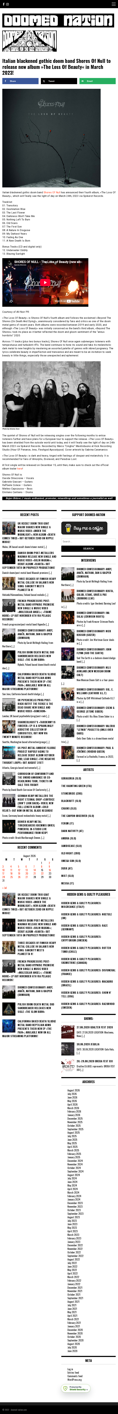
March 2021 (73, 1319)
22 (42, 873)
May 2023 (72, 1228)
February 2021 (74, 1323)
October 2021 (73, 1294)
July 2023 (72, 1221)
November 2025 (75, 1122)
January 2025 (73, 1157)
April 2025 (72, 1147)
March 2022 (73, 1277)
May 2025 (72, 1143)
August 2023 (73, 1217)
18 (11, 873)
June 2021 (72, 1309)
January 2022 (73, 1284)
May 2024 (72, 1185)
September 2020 (75, 1340)
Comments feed (75, 1376)
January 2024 (73, 1199)
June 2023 (72, 1224)
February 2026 (74, 1111)
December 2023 (75, 1203)
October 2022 (74, 1252)
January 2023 (73, 1242)
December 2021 (74, 1287)
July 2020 (72, 1347)
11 (11, 870)
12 (19, 870)
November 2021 (74, 1291)
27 (27, 877)
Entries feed (73, 1372)
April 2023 (72, 1231)
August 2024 (73, 1175)
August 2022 (73, 1259)
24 (3, 877)
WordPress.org (74, 1379)
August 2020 (73, 1344)
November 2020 (75, 1333)
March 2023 (73, 1235)
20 (27, 873)
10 (3, 870)
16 (50, 870)
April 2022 (72, 1273)
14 (34, 870)
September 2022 (75, 1256)
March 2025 (73, 1150)
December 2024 (75, 1161)
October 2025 (74, 1125)
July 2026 (72, 1094)
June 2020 (72, 1351)
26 (19, 877)
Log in (70, 1369)
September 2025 (75, 1129)
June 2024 (72, 1182)
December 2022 (75, 1245)
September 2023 (75, 1213)
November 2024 (75, 1164)
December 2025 (75, 1118)
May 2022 (72, 1270)
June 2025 (72, 1139)
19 (19, 873)
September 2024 (75, 1171)
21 (34, 873)
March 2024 (73, 1192)
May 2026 (72, 1101)
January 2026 (73, 1115)
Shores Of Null (52, 192)
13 (27, 870)
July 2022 (72, 1263)
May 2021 (72, 1312)
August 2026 (73, 1090)
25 (11, 877)
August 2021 (73, 1301)
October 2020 (74, 1337)
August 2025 (73, 1132)
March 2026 (73, 1108)
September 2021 (75, 1298)
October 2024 (74, 1168)
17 (3, 873)
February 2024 (74, 1196)
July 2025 (72, 1136)
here (19, 468)
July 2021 (71, 1305)
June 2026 (72, 1097)
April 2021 (72, 1316)
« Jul (4, 888)
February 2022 (74, 1280)
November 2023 (75, 1206)
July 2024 (72, 1178)
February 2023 (74, 1238)
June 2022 (72, 1266)
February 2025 (74, 1154)
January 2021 (73, 1326)
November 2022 (75, 1249)
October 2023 (74, 1210)
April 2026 (72, 1104)
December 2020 (75, 1330)
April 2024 (72, 1189)
